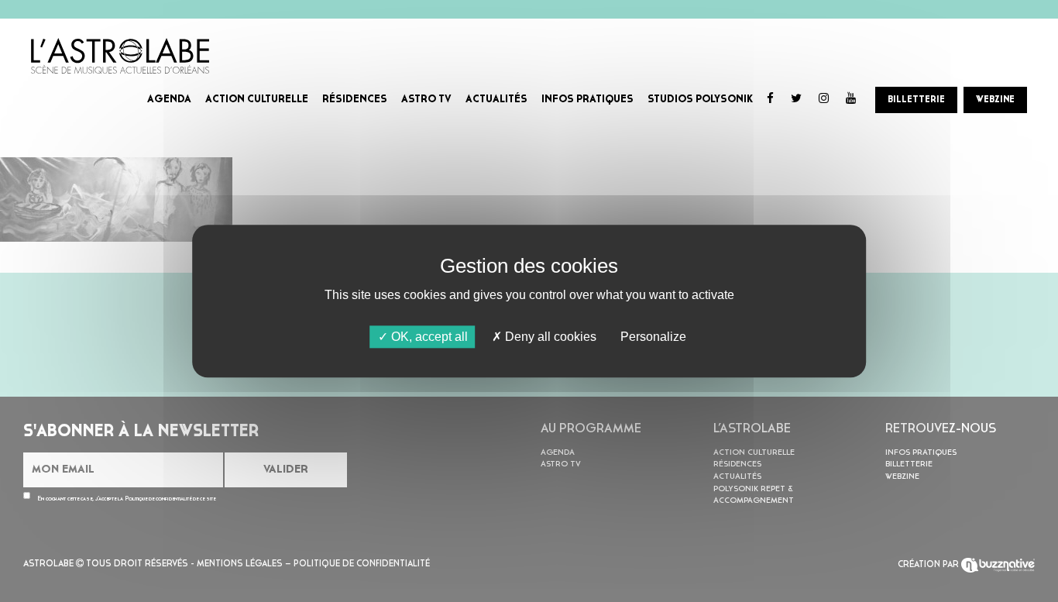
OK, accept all (428, 336)
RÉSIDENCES (354, 100)
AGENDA (169, 100)
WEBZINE (995, 100)
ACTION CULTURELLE (256, 100)
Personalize (653, 336)
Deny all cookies (549, 336)
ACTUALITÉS (496, 100)
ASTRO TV (426, 100)
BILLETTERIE (916, 100)
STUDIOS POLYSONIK (700, 100)
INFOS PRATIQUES (587, 100)
